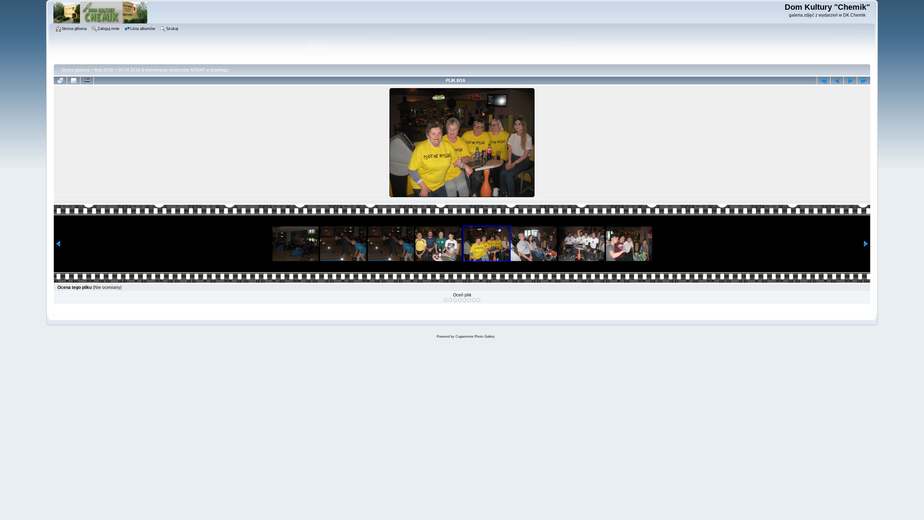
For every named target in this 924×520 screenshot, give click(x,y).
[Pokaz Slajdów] (86, 80)
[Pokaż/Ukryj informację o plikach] (73, 80)
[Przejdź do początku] (823, 80)
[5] (464, 300)
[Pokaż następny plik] (850, 80)
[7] (473, 300)
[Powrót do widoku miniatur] (60, 80)
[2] (450, 300)
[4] (459, 300)
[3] (455, 300)
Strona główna (75, 70)
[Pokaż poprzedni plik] (837, 80)
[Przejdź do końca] (863, 80)
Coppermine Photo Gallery (475, 336)
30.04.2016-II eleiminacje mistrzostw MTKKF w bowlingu (173, 70)
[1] (445, 300)
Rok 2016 (103, 70)
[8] (478, 300)
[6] (469, 300)
